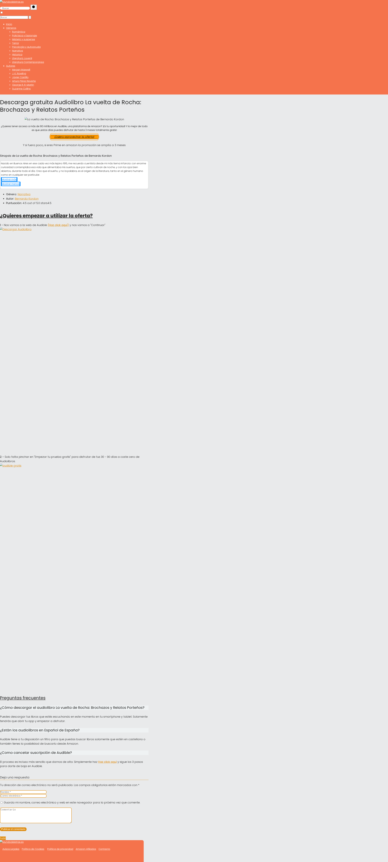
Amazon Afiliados (86, 849)
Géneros (11, 28)
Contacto (104, 849)
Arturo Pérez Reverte (24, 81)
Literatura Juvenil (22, 58)
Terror (15, 43)
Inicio (9, 24)
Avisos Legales (10, 849)
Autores (10, 66)
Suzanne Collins (21, 88)
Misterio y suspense (23, 39)
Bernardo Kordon (26, 199)
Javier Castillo (20, 77)
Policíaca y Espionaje (24, 35)
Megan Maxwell (21, 69)
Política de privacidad (60, 849)
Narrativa (17, 50)
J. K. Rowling (19, 73)
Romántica (18, 32)
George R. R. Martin (23, 85)
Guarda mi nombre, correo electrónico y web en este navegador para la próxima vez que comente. (72, 802)
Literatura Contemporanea (28, 62)
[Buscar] (33, 7)
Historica (17, 54)
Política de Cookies (33, 849)
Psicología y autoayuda (26, 47)
